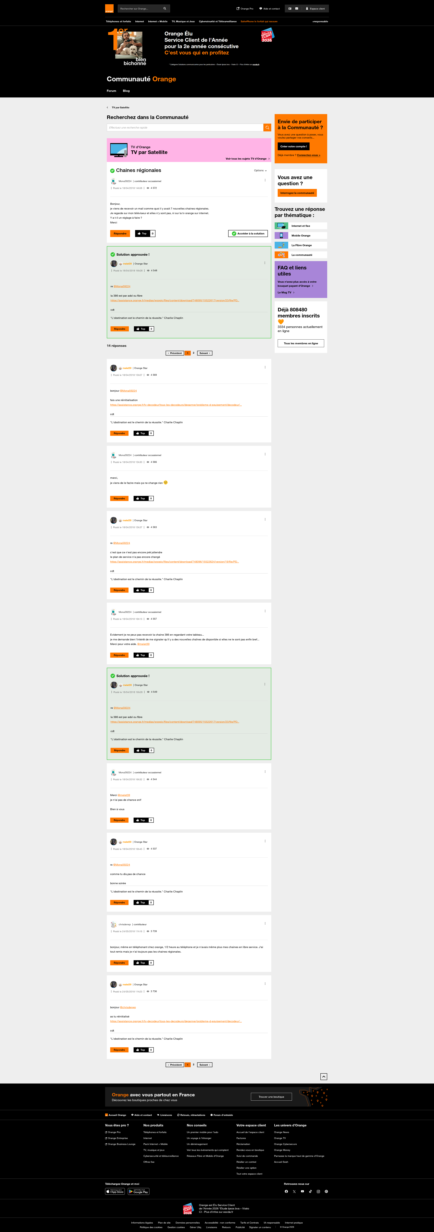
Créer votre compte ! (293, 146)
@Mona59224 (122, 286)
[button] (265, 180)
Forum (111, 91)
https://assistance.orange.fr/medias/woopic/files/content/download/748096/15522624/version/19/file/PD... (174, 561)
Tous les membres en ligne (301, 343)
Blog (126, 91)
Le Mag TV (284, 292)
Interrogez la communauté (297, 193)
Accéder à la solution (251, 233)
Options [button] (259, 170)
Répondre (120, 233)
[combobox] (185, 127)
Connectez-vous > (308, 155)
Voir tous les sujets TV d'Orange (246, 158)
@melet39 (143, 644)
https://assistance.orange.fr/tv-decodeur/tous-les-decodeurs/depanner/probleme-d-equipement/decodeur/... (176, 404)
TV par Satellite (120, 107)
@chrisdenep (128, 1007)
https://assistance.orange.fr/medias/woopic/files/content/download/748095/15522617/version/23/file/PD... (175, 300)
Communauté (141, 78)
